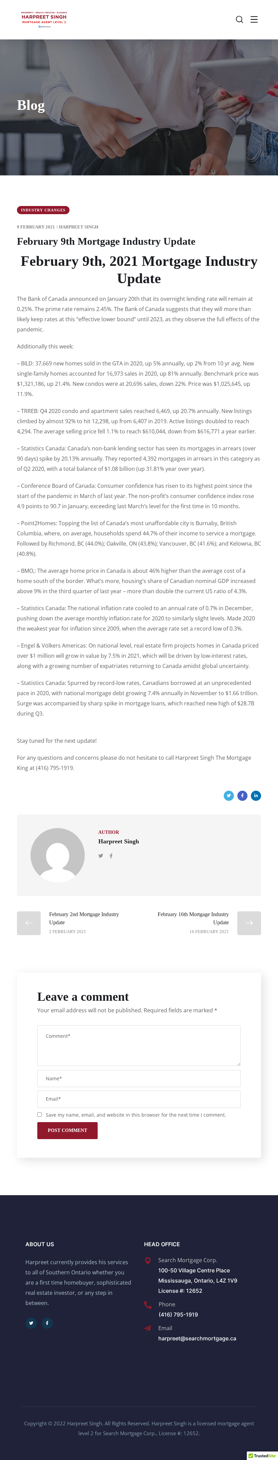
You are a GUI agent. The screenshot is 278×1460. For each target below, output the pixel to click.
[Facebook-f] (47, 1323)
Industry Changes (43, 210)
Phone (167, 1304)
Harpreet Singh (78, 226)
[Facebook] (242, 796)
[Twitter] (229, 796)
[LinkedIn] (256, 796)
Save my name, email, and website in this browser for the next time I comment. (136, 1115)
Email (165, 1328)
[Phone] (148, 1305)
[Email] (147, 1328)
